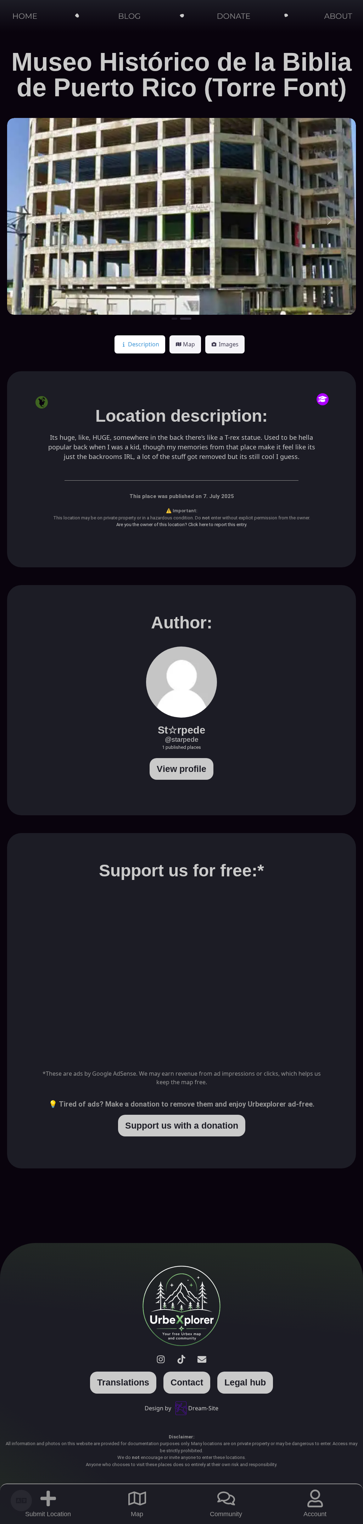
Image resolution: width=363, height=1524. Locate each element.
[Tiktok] (181, 1359)
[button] (33, 220)
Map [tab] (189, 344)
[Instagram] (161, 1359)
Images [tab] (229, 344)
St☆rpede (181, 730)
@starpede (182, 739)
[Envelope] (202, 1359)
